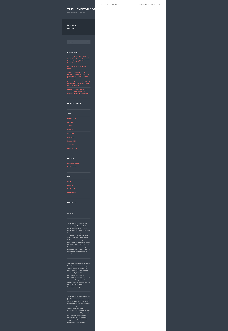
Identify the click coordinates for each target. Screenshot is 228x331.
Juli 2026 (70, 122)
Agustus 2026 (71, 118)
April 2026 (70, 133)
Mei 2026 (70, 129)
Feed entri (70, 185)
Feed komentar (71, 189)
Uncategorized (71, 167)
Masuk (69, 181)
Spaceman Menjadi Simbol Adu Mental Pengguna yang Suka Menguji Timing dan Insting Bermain (78, 83)
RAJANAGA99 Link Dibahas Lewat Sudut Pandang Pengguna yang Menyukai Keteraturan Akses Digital (78, 91)
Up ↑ (158, 4)
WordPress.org (71, 192)
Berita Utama (71, 25)
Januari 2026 (71, 145)
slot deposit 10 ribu (73, 163)
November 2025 (72, 148)
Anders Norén (150, 4)
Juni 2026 (70, 126)
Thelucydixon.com (81, 9)
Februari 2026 (71, 141)
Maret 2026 (71, 137)
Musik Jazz (71, 28)
